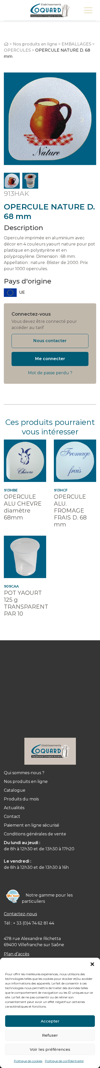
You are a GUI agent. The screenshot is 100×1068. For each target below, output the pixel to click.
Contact (12, 816)
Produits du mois (21, 799)
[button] (92, 964)
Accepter (50, 1021)
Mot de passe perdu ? (50, 372)
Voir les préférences (50, 1049)
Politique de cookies (28, 1061)
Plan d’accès (16, 954)
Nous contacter (50, 340)
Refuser (50, 1035)
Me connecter (50, 358)
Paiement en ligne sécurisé (31, 825)
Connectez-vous (31, 314)
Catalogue (14, 790)
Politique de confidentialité (64, 1061)
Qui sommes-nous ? (24, 772)
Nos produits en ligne (35, 44)
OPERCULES (17, 50)
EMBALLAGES (76, 44)
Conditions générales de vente (35, 834)
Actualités (14, 807)
